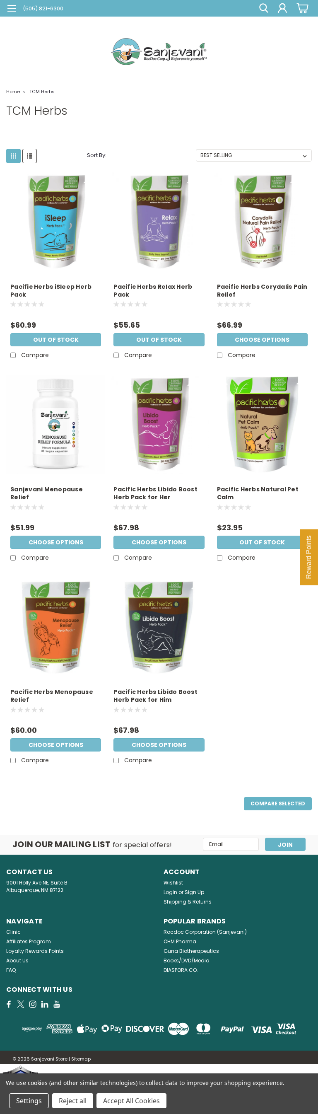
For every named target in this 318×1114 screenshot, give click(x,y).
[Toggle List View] (29, 156)
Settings (29, 1100)
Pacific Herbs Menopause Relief (51, 696)
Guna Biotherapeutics (191, 951)
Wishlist (173, 882)
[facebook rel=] (8, 1004)
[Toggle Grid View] (13, 156)
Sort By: (96, 155)
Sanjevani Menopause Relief (46, 493)
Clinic (13, 931)
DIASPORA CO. (181, 970)
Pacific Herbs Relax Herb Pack (152, 291)
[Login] (282, 8)
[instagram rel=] (32, 1004)
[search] (264, 8)
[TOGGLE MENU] (11, 9)
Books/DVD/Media (187, 960)
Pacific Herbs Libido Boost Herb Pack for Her (155, 493)
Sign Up (194, 892)
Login (170, 892)
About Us (17, 960)
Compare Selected (278, 803)
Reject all (73, 1100)
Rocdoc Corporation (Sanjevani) (205, 931)
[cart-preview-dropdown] (301, 8)
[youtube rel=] (56, 1004)
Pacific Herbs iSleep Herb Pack (51, 291)
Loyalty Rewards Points (35, 951)
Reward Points (308, 557)
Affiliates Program (28, 941)
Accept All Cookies (131, 1100)
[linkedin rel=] (44, 1004)
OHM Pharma (180, 941)
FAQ (11, 970)
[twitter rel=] (20, 1004)
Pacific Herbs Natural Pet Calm (258, 493)
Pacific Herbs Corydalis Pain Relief (262, 291)
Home (13, 91)
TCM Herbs (42, 91)
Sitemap (81, 1059)
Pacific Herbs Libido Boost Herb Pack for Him (155, 696)
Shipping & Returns (188, 901)
